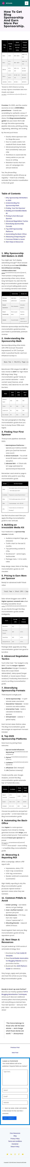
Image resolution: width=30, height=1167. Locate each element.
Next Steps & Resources (14, 242)
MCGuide (9, 3)
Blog (15, 1136)
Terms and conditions (15, 1141)
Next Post (15, 1052)
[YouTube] (22, 1154)
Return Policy (15, 1146)
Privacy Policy (15, 1138)
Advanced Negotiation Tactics (17, 221)
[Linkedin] (11, 1154)
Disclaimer (15, 1144)
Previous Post (15, 1047)
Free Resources (15, 1133)
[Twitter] (7, 1154)
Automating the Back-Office (16, 234)
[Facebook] (19, 1154)
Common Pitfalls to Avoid (15, 239)
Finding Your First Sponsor (15, 208)
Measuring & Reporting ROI (15, 237)
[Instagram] (15, 1154)
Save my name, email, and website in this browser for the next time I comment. (14, 1110)
